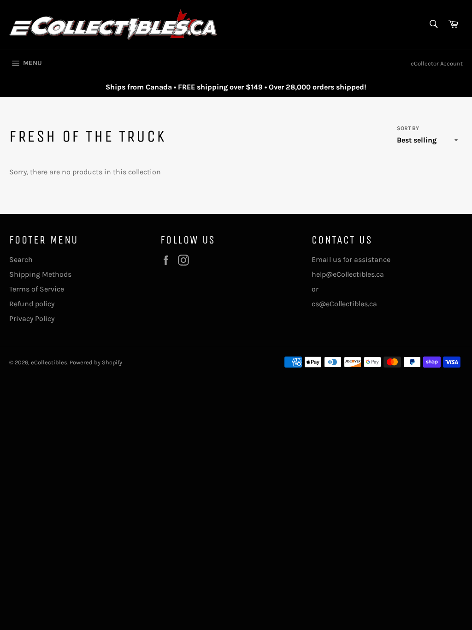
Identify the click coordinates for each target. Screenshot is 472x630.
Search (21, 259)
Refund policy (31, 303)
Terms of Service (36, 289)
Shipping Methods (40, 274)
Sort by (408, 128)
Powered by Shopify (96, 362)
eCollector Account (437, 63)
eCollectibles (49, 362)
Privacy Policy (31, 318)
